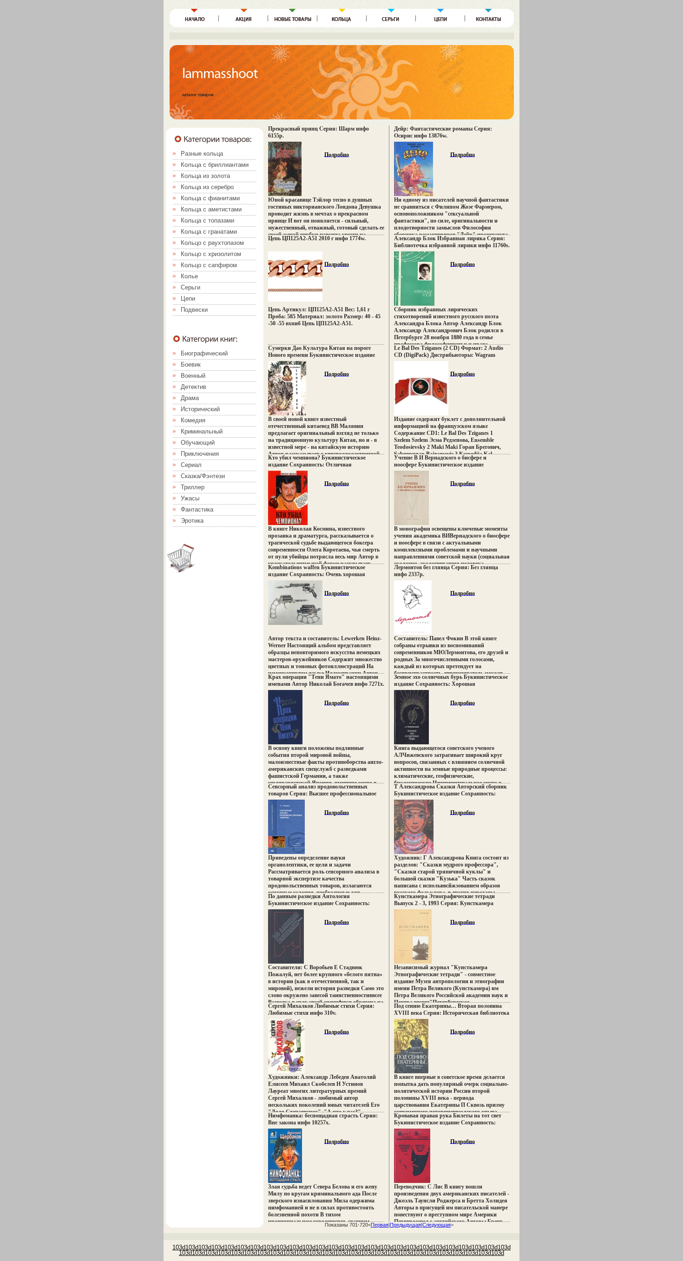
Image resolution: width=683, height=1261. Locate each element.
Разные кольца (202, 153)
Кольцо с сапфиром (209, 265)
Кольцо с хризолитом (211, 253)
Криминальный (202, 431)
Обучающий (198, 442)
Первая (379, 1225)
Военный (193, 375)
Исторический (200, 409)
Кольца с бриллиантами (215, 164)
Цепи (188, 298)
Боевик (191, 364)
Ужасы (190, 498)
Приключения (200, 453)
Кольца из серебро (207, 187)
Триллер (192, 487)
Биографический (204, 353)
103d (178, 1247)
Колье (189, 276)
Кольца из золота (205, 175)
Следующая (436, 1225)
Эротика (192, 520)
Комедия (193, 420)
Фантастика (197, 509)
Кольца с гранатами (209, 231)
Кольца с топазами (207, 220)
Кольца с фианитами (210, 198)
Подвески (194, 309)
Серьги (190, 287)
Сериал (191, 464)
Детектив (193, 386)
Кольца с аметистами (211, 209)
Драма (190, 397)
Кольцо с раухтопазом (212, 242)
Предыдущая (405, 1225)
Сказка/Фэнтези (203, 476)
